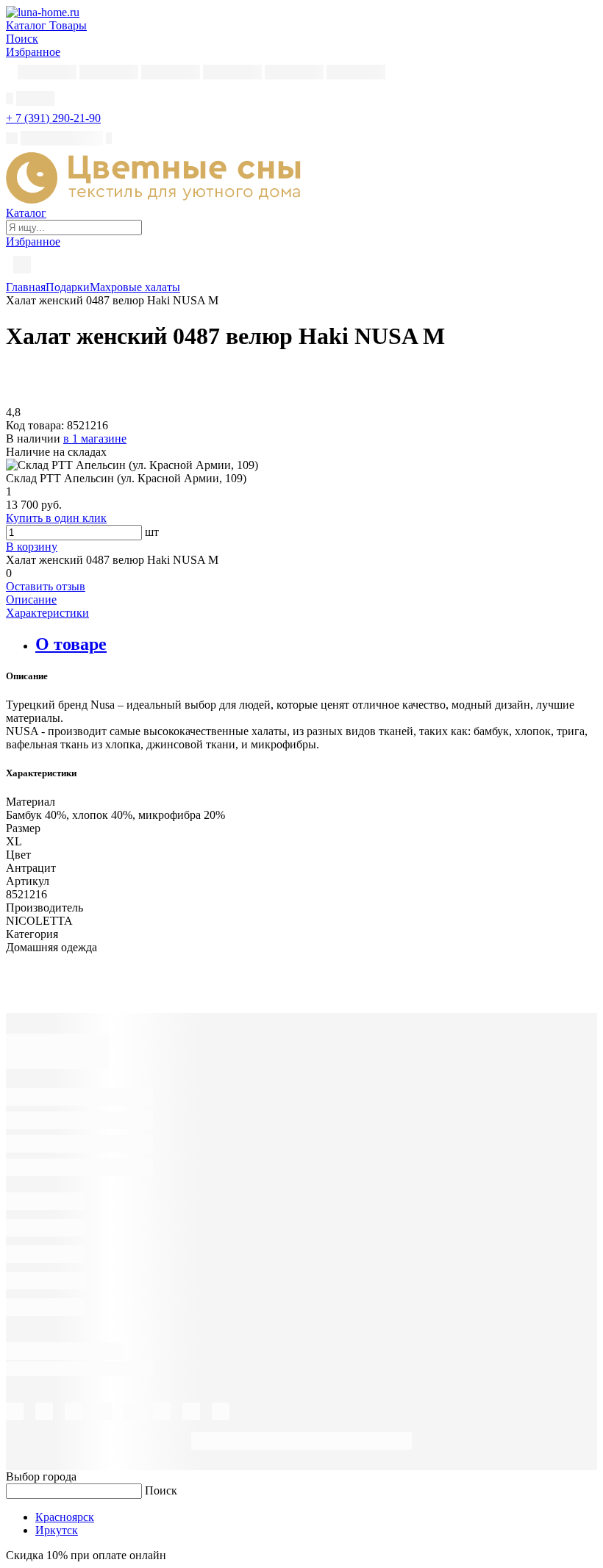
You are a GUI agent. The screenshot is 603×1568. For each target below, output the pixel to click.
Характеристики (47, 612)
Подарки (68, 287)
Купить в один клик (56, 518)
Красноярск (64, 1517)
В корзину (31, 546)
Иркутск (56, 1530)
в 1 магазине (94, 438)
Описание (31, 599)
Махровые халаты (135, 287)
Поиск (161, 1490)
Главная (26, 287)
